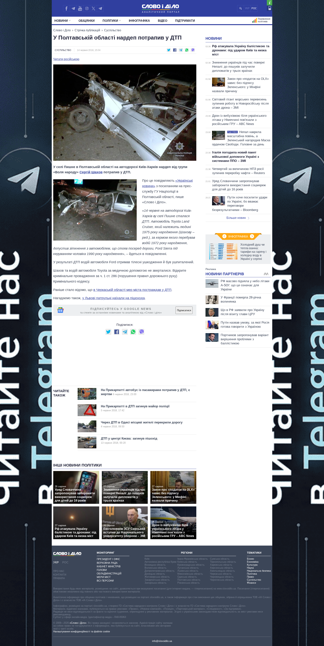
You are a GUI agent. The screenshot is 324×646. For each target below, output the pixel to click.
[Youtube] (79, 8)
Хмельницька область (222, 570)
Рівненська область (188, 582)
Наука (250, 567)
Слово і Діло (62, 30)
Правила (59, 578)
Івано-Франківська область (192, 558)
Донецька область (155, 573)
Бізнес (250, 558)
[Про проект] (269, 2)
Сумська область (220, 558)
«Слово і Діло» (78, 622)
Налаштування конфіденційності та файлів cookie (81, 631)
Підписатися (184, 310)
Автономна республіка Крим (160, 561)
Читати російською (66, 59)
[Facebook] (66, 8)
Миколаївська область (190, 573)
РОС (254, 8)
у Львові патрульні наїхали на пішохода (113, 298)
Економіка (252, 561)
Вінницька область (155, 564)
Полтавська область (188, 579)
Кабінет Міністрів (109, 566)
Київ (147, 558)
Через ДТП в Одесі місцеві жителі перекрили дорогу (141, 424)
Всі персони (105, 580)
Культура (252, 564)
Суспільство (112, 30)
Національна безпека (259, 570)
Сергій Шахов (91, 172)
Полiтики (110, 20)
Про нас (58, 571)
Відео (162, 20)
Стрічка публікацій (87, 30)
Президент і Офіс (108, 559)
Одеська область (187, 576)
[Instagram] (86, 8)
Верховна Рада (107, 563)
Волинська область (155, 567)
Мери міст (104, 577)
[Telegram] (73, 8)
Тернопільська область (223, 561)
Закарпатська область (157, 579)
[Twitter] (93, 8)
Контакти (59, 574)
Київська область (187, 561)
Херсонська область (221, 567)
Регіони (186, 552)
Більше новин (236, 217)
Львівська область (187, 570)
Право (250, 576)
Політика (252, 573)
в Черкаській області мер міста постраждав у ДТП (132, 290)
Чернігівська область (222, 579)
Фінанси (251, 582)
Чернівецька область (222, 576)
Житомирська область (157, 576)
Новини (61, 20)
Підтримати (185, 20)
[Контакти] (269, 8)
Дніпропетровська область (160, 570)
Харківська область (221, 564)
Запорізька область (155, 582)
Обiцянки (87, 20)
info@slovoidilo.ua (162, 641)
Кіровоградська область (191, 564)
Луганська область (188, 567)
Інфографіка (139, 20)
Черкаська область (221, 573)
